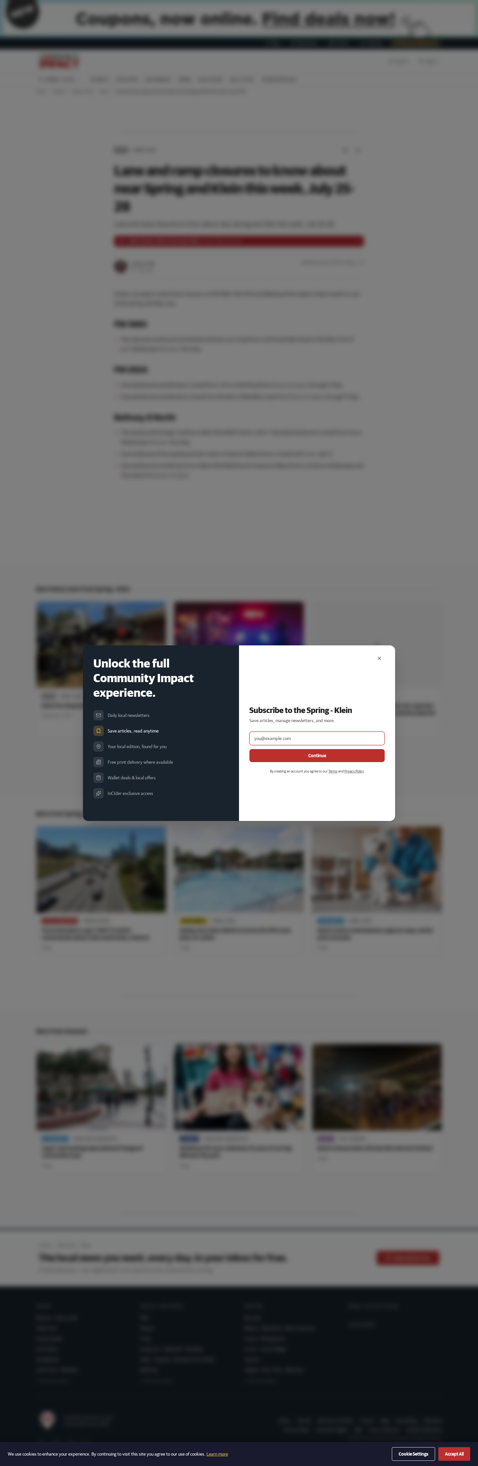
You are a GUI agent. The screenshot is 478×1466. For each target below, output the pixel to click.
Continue (317, 755)
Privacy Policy (354, 771)
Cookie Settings (413, 1454)
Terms (333, 771)
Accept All (454, 1454)
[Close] (379, 658)
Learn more (217, 1454)
